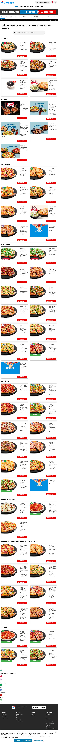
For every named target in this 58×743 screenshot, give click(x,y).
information (6, 716)
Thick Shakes (43, 17)
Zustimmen (18, 740)
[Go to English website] (52, 2)
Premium (26, 20)
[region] (29, 736)
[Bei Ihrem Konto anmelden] (55, 2)
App (42, 7)
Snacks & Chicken (24, 17)
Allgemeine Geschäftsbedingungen (50, 727)
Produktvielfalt (4, 714)
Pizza (2, 17)
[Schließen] (55, 732)
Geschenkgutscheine (50, 721)
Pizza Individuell (34, 20)
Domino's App (48, 718)
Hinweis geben (19, 721)
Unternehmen (48, 719)
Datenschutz (48, 725)
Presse (47, 716)
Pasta (16, 17)
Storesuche (48, 714)
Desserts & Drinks (52, 17)
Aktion (2, 20)
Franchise (33, 715)
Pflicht (3, 716)
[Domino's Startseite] (7, 2)
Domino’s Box (9, 17)
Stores (37, 7)
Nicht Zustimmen (28, 740)
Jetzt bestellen (21, 56)
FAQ (17, 717)
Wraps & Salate (34, 17)
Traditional (13, 20)
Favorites (20, 20)
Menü (16, 7)
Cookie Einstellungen (50, 723)
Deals (7, 20)
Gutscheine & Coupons (26, 7)
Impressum (18, 715)
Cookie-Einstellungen (38, 740)
